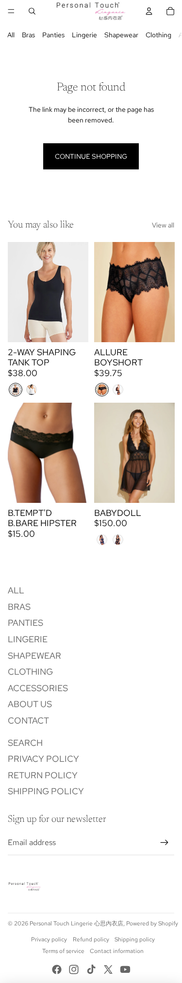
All (11, 34)
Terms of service (63, 951)
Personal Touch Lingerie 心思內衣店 (76, 923)
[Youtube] (125, 969)
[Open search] (32, 11)
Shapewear (121, 34)
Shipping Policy (46, 791)
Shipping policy (135, 939)
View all (163, 225)
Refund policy (91, 939)
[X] (108, 969)
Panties (53, 34)
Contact (28, 720)
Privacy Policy (43, 758)
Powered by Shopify (152, 923)
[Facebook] (57, 969)
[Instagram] (74, 969)
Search (25, 742)
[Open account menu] (149, 11)
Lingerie (84, 34)
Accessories (38, 688)
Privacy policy (49, 939)
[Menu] (11, 11)
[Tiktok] (91, 969)
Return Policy (43, 775)
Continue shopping (91, 156)
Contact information (117, 951)
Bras (28, 34)
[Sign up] (164, 842)
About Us (30, 704)
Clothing (158, 34)
